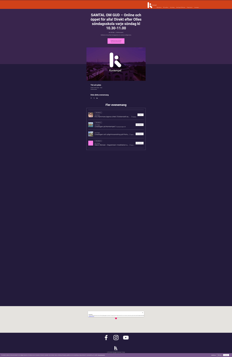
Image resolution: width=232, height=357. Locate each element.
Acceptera (226, 355)
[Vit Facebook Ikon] (106, 337)
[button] (113, 117)
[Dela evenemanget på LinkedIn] (97, 98)
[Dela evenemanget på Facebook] (91, 98)
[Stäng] (230, 355)
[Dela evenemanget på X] (94, 98)
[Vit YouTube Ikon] (125, 337)
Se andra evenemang (116, 41)
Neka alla (219, 355)
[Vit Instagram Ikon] (116, 337)
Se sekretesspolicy (101, 355)
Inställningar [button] (213, 355)
